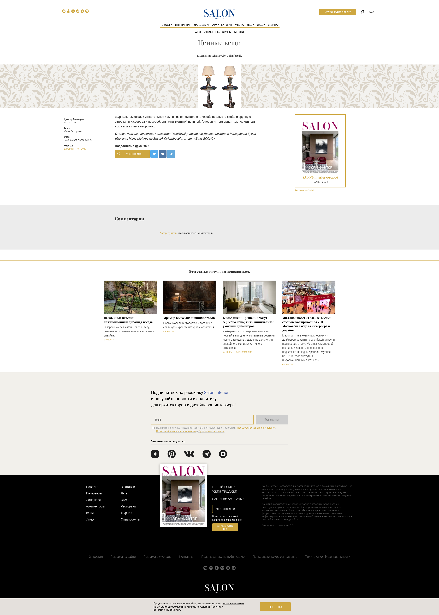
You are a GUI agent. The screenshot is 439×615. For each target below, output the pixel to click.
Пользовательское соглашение (275, 556)
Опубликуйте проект (338, 12)
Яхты (197, 31)
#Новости (109, 340)
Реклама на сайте (123, 556)
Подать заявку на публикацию (223, 556)
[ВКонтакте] (163, 154)
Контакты (186, 556)
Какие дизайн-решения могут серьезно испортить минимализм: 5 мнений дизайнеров (248, 322)
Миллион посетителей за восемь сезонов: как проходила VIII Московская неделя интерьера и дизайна (306, 324)
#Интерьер (228, 352)
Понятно (275, 607)
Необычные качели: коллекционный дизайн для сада (128, 320)
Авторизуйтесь (168, 233)
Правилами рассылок (211, 431)
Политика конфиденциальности (327, 556)
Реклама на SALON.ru (306, 190)
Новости (166, 24)
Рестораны (223, 31)
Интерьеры (183, 24)
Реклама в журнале (157, 556)
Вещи (250, 24)
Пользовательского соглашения (256, 427)
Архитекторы (222, 24)
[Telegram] (171, 154)
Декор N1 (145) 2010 (75, 148)
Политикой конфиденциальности (176, 431)
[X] (154, 154)
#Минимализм (244, 352)
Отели (208, 31)
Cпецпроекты (130, 519)
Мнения (240, 31)
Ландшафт (202, 24)
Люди (261, 24)
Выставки (128, 487)
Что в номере (225, 509)
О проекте (96, 556)
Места (239, 24)
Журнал (274, 24)
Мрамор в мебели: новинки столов (189, 318)
